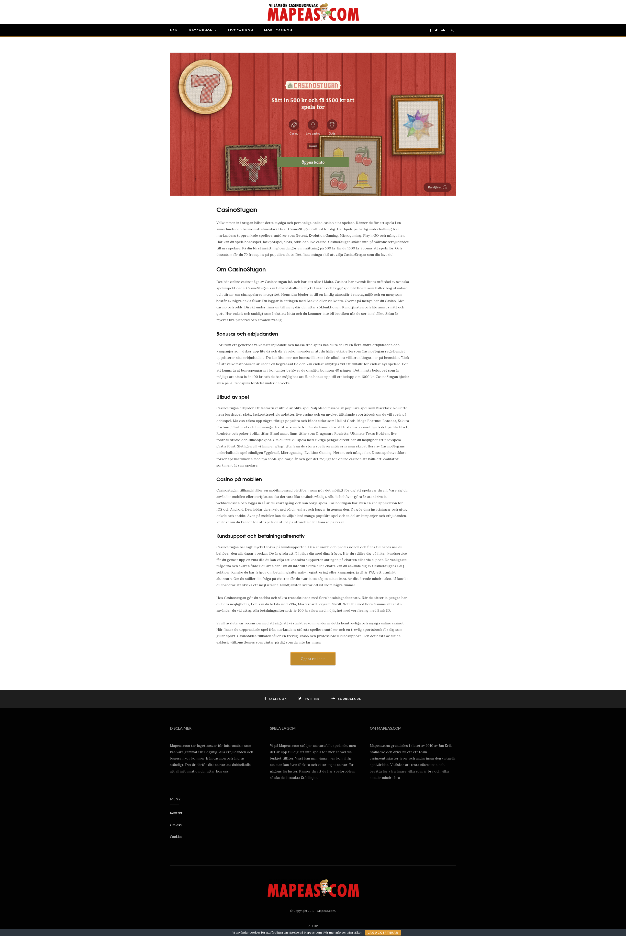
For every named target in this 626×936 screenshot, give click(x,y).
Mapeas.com (326, 911)
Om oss (176, 825)
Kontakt (176, 813)
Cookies (176, 837)
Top (314, 926)
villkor (358, 932)
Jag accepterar (383, 932)
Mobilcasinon (278, 30)
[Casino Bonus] (313, 12)
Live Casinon (240, 30)
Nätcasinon (201, 30)
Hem (174, 30)
